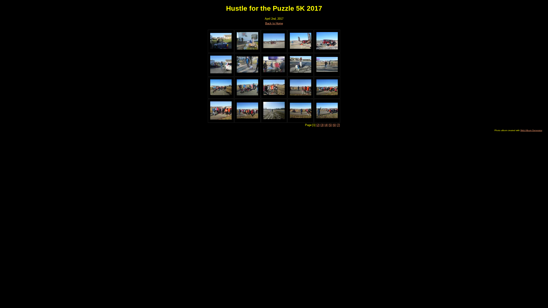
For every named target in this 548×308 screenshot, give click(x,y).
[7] (338, 125)
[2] (318, 125)
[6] (334, 125)
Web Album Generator (531, 130)
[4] (326, 125)
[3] (322, 125)
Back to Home (274, 23)
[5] (330, 125)
